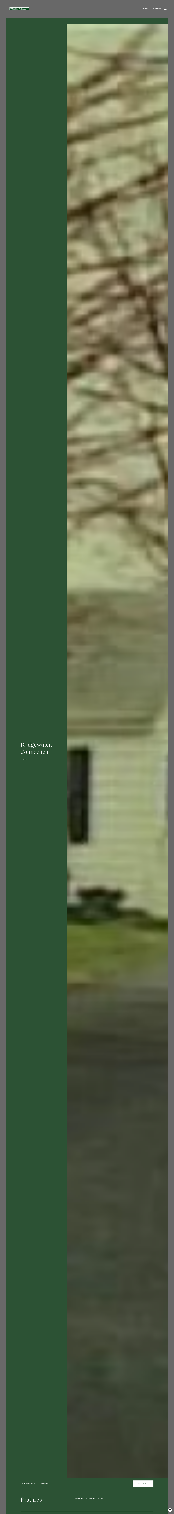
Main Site (145, 8)
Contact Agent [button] (142, 1483)
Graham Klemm (156, 8)
